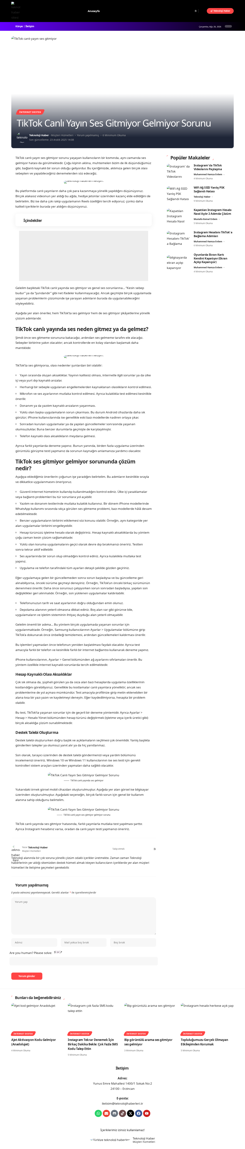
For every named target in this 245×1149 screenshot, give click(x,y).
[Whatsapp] (98, 1113)
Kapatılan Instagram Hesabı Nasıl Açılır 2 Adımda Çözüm (213, 212)
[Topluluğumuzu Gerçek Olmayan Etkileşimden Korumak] (207, 1019)
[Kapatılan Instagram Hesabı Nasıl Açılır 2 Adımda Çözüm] (178, 217)
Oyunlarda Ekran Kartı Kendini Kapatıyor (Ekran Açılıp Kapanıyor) (210, 258)
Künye (19, 26)
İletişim (29, 26)
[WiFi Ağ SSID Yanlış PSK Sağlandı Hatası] (178, 194)
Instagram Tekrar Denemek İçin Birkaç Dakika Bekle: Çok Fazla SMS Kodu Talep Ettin (93, 1044)
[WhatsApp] (150, 849)
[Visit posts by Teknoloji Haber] (22, 137)
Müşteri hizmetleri (144, 1142)
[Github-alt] (114, 1113)
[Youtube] (146, 1113)
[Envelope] (106, 1113)
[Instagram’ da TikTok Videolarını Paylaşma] (178, 172)
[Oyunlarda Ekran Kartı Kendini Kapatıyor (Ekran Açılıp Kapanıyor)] (178, 263)
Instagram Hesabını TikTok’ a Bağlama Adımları (213, 234)
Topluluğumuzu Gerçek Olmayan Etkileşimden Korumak (204, 1042)
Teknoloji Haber (39, 135)
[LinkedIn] (145, 849)
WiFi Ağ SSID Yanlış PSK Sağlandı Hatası (209, 189)
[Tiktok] (122, 1113)
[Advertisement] (83, 256)
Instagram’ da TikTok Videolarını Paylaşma (208, 167)
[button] (202, 10)
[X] (184, 11)
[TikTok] (192, 11)
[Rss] (195, 11)
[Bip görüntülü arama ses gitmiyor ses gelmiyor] (150, 1019)
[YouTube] (188, 11)
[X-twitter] (130, 1113)
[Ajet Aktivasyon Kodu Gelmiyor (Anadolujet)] (37, 1019)
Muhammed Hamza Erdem (208, 174)
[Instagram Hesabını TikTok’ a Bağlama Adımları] (178, 239)
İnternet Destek (30, 112)
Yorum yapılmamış (88, 135)
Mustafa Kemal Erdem (205, 219)
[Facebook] (180, 11)
